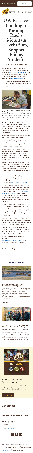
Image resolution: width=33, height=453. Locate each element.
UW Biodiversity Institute (19, 182)
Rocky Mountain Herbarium (18, 72)
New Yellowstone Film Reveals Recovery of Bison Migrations (13, 285)
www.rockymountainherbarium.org (13, 240)
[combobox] (24, 3)
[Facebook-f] (16, 434)
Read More (5, 302)
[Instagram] (12, 434)
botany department (17, 78)
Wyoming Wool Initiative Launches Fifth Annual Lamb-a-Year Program (15, 326)
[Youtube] (20, 434)
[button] (13, 249)
